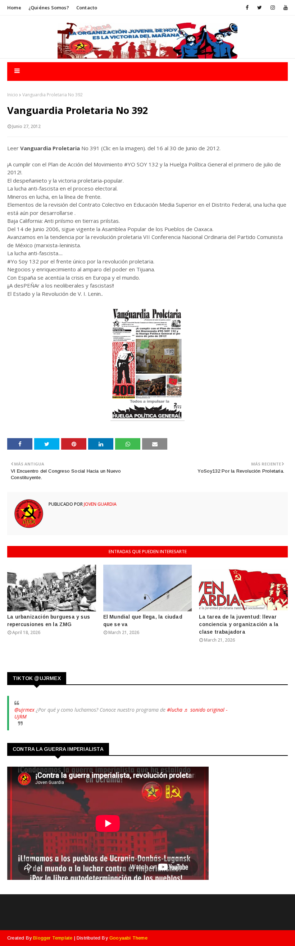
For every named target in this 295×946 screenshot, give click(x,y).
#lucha (174, 709)
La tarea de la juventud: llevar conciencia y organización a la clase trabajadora (238, 624)
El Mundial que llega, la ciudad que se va (142, 620)
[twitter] (259, 7)
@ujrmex (24, 709)
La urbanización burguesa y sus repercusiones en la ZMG (48, 620)
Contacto (86, 7)
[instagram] (272, 7)
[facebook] (247, 7)
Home (14, 7)
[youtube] (284, 7)
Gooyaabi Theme (128, 938)
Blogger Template (52, 938)
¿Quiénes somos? (48, 7)
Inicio (12, 95)
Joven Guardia (100, 504)
